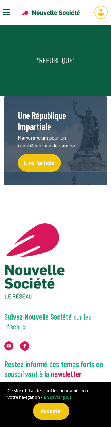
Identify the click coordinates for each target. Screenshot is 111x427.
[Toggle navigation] (7, 12)
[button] (101, 12)
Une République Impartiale (42, 121)
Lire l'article (39, 162)
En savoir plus (57, 397)
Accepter (51, 411)
